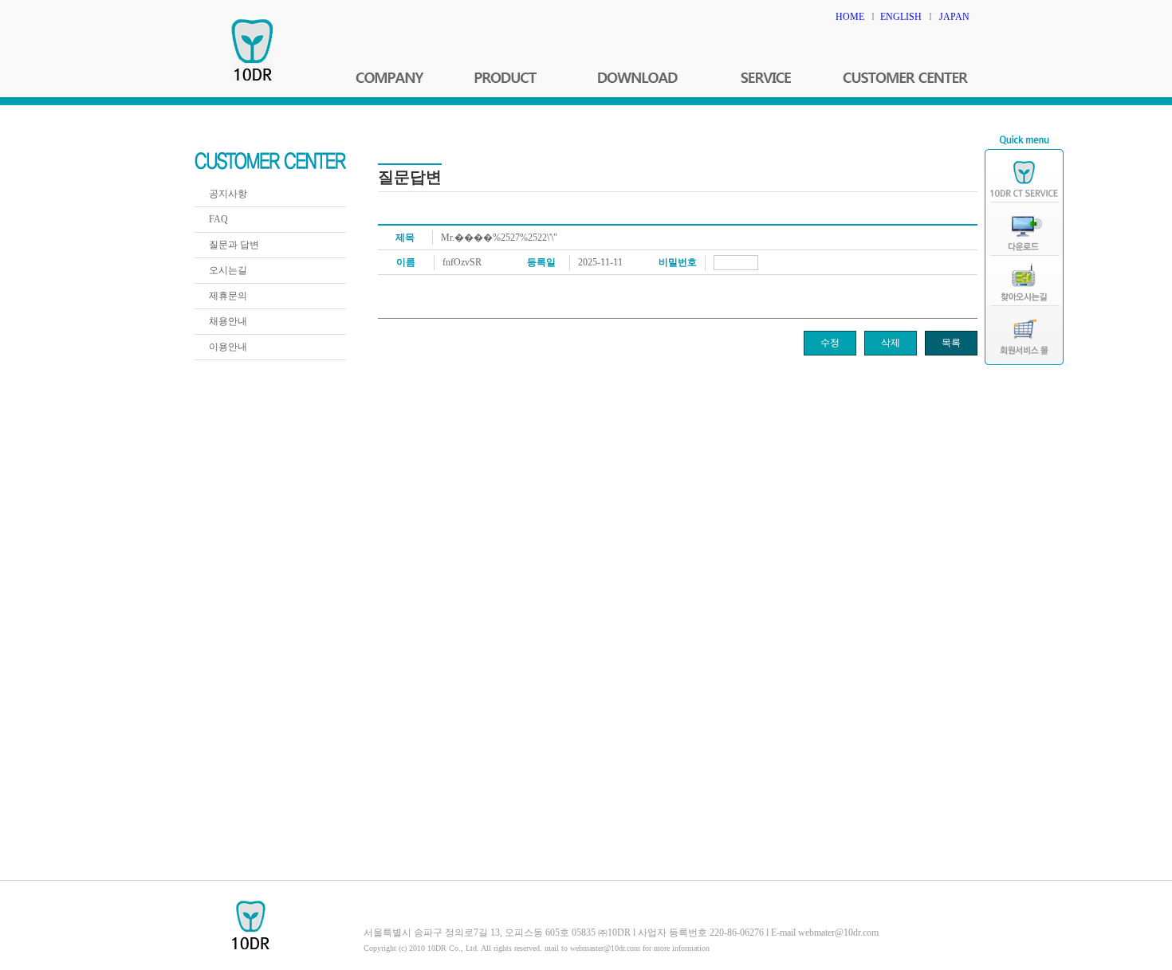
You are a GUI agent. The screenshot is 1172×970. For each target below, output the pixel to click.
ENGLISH (901, 16)
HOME (850, 16)
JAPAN (954, 16)
